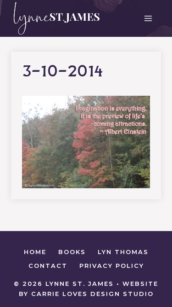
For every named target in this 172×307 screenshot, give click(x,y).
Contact (47, 265)
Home (35, 251)
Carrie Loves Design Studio (92, 293)
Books (72, 251)
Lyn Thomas (123, 251)
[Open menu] (147, 18)
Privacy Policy (111, 265)
